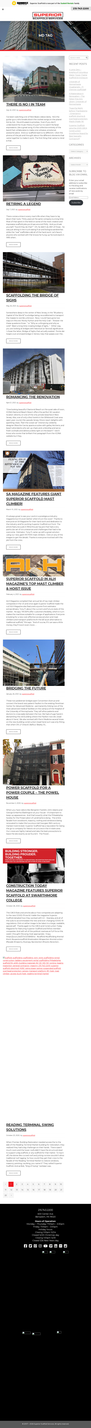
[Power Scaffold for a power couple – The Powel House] (34, 762)
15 (28, 1190)
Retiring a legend (23, 204)
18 (44, 1190)
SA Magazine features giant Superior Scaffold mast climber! (33, 499)
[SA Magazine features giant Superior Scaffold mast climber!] (34, 471)
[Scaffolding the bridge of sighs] (34, 272)
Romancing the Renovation (33, 397)
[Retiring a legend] (34, 178)
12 (11, 1190)
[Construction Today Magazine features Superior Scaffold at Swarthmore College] (34, 865)
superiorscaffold (25, 110)
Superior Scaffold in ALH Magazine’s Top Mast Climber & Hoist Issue (34, 584)
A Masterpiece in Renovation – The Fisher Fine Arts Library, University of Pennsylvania (78, 99)
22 (6, 1195)
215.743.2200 (45, 1210)
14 (22, 1190)
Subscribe (76, 203)
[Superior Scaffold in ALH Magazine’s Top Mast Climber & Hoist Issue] (34, 565)
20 (56, 1190)
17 (39, 1190)
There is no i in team (25, 104)
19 (50, 1190)
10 (61, 1184)
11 (5, 1190)
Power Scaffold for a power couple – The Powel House (32, 793)
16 (33, 1190)
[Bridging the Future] (34, 663)
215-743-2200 (81, 8)
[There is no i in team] (34, 79)
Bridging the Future (26, 688)
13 (17, 1190)
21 (61, 1190)
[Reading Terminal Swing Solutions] (34, 1039)
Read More (13, 148)
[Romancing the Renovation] (34, 371)
